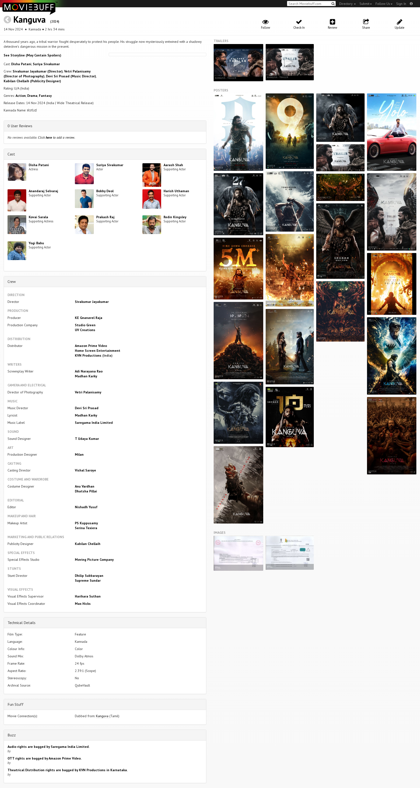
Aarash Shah (173, 165)
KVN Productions (88, 355)
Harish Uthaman (176, 191)
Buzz (12, 735)
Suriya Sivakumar (46, 64)
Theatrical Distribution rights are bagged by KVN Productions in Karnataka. (68, 770)
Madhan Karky (86, 376)
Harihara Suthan (88, 596)
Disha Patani (21, 64)
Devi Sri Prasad (86, 408)
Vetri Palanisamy (88, 392)
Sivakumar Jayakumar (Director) (38, 71)
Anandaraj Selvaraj (43, 191)
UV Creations (85, 330)
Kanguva (30, 19)
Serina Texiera (86, 528)
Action (21, 95)
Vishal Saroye (85, 470)
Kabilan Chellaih (87, 544)
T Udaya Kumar (87, 438)
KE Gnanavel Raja (88, 318)
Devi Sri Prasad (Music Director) (71, 76)
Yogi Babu (36, 243)
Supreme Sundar (88, 580)
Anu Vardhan (84, 486)
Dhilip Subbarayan (89, 575)
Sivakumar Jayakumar (92, 301)
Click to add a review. (56, 137)
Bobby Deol (105, 191)
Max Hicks (83, 603)
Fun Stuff (16, 704)
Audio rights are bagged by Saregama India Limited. (48, 746)
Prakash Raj (105, 217)
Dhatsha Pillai (86, 491)
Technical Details (21, 622)
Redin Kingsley (175, 217)
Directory (346, 3)
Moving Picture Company (94, 559)
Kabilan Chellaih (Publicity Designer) (32, 81)
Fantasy (45, 95)
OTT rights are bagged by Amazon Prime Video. (44, 758)
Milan (79, 454)
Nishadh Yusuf (86, 507)
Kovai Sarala (38, 217)
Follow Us (383, 3)
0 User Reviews (20, 125)
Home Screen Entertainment (97, 350)
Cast (11, 154)
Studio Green (85, 325)
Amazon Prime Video (91, 346)
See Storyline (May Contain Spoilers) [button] (32, 55)
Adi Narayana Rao (89, 371)
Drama (32, 95)
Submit (364, 3)
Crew (12, 281)
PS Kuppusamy (86, 523)
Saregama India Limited (94, 422)
